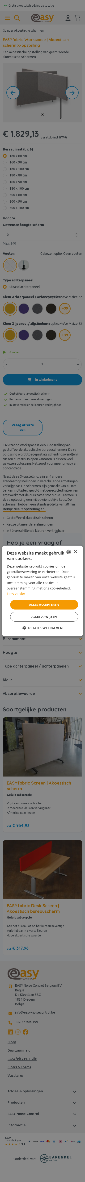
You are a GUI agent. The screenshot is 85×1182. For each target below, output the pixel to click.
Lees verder (16, 593)
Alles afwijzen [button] (44, 616)
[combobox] (68, 552)
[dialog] (42, 591)
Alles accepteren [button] (44, 604)
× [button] (75, 551)
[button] (42, 628)
